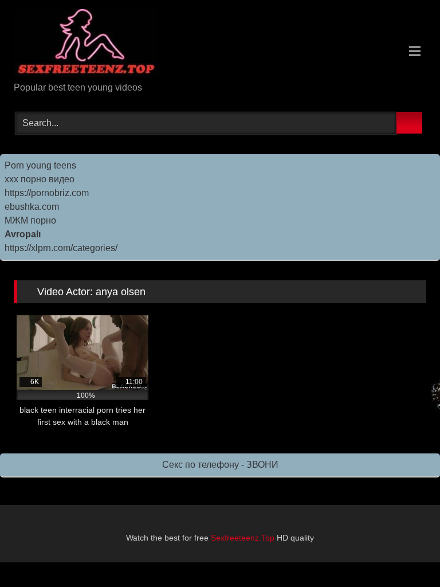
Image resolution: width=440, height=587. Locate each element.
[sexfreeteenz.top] (220, 45)
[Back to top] (405, 553)
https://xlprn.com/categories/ (61, 248)
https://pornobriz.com (47, 193)
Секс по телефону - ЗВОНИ (220, 464)
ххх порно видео (39, 179)
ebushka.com (32, 207)
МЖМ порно (30, 220)
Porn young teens (40, 165)
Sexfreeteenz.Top (243, 537)
